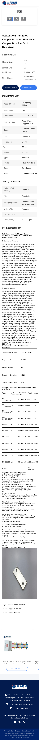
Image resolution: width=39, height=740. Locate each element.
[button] (5, 649)
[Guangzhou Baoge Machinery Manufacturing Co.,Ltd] (9, 3)
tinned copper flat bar (11, 612)
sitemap (17, 731)
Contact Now (27, 88)
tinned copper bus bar (16, 605)
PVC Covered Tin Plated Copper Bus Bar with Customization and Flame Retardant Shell (17, 663)
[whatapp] (15, 722)
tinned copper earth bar (11, 608)
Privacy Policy (8, 731)
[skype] (19, 722)
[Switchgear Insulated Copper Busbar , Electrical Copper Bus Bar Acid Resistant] (19, 11)
